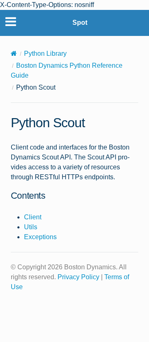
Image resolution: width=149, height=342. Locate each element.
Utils (30, 226)
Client (32, 217)
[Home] (14, 53)
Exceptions (40, 236)
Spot (79, 22)
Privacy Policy (78, 276)
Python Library (45, 53)
